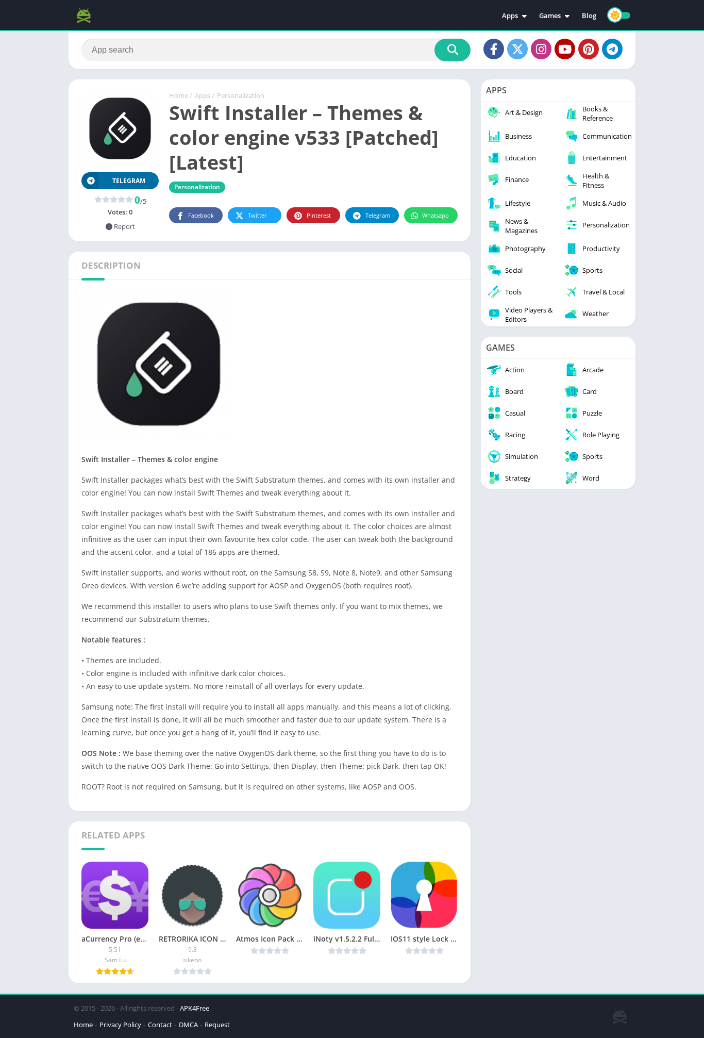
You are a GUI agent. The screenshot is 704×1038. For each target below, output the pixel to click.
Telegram (377, 215)
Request (217, 1024)
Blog (589, 15)
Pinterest (319, 215)
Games (550, 15)
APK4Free (194, 1008)
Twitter (257, 215)
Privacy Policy (120, 1024)
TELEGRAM (128, 180)
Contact (160, 1024)
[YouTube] (565, 49)
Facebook (201, 215)
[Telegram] (612, 49)
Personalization (240, 95)
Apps (510, 15)
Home (178, 95)
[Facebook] (493, 49)
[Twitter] (517, 49)
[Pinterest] (588, 49)
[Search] (452, 50)
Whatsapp (435, 215)
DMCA (188, 1024)
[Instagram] (541, 49)
